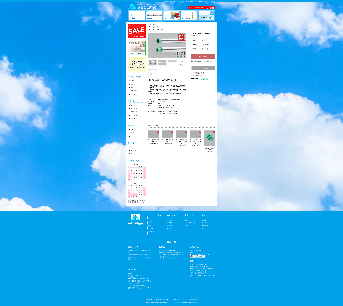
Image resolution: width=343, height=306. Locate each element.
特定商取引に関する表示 (163, 299)
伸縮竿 (155, 24)
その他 (132, 136)
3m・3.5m (133, 150)
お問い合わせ (185, 1)
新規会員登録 (169, 1)
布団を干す (134, 111)
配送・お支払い (204, 1)
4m (154, 27)
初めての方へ (194, 1)
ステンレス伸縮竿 (158, 29)
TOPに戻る (148, 299)
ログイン (177, 1)
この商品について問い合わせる (203, 68)
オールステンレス (136, 132)
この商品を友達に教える (200, 73)
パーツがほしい (135, 115)
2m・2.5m (133, 147)
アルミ (132, 129)
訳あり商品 (134, 118)
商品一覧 (212, 1)
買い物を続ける (197, 75)
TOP (149, 24)
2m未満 (204, 220)
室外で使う (156, 26)
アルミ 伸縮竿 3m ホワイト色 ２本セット (181, 141)
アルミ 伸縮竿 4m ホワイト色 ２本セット (195, 141)
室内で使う (134, 108)
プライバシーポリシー (191, 299)
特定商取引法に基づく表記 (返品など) (201, 61)
